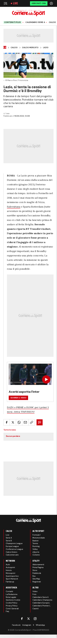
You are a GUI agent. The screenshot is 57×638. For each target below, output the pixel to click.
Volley (35, 549)
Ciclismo (36, 555)
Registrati (37, 582)
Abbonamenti (38, 564)
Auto (8, 564)
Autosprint (10, 567)
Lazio (45, 48)
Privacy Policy (11, 606)
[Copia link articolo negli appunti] (31, 422)
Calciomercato (12, 555)
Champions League (14, 543)
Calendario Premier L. (42, 606)
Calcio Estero (11, 552)
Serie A (9, 538)
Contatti (9, 591)
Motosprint (10, 573)
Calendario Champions (42, 600)
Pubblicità (37, 573)
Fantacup (10, 582)
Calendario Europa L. (41, 603)
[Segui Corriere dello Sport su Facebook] (22, 618)
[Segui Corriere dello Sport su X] (28, 618)
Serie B (9, 541)
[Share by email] (25, 422)
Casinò (36, 608)
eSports (36, 552)
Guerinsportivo (12, 576)
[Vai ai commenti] (40, 422)
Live (15, 3)
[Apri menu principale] (5, 3)
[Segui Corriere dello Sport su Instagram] (35, 618)
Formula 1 (36, 535)
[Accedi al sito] (52, 3)
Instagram (26, 625)
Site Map (36, 579)
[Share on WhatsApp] (19, 422)
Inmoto (9, 570)
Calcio (52, 22)
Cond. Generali (12, 608)
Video (35, 591)
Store (35, 570)
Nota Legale (11, 597)
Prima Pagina (38, 567)
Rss (34, 576)
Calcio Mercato (30, 48)
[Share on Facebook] (7, 422)
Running (36, 546)
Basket (35, 541)
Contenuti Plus (12, 22)
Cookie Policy (11, 603)
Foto (34, 594)
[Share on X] (13, 422)
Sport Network (12, 579)
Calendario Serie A (35, 22)
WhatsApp (40, 625)
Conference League (14, 549)
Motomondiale (39, 538)
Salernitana (13, 206)
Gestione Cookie (13, 600)
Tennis (35, 543)
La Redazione (11, 594)
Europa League (12, 546)
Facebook (16, 625)
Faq (7, 611)
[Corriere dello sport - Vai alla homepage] (28, 13)
